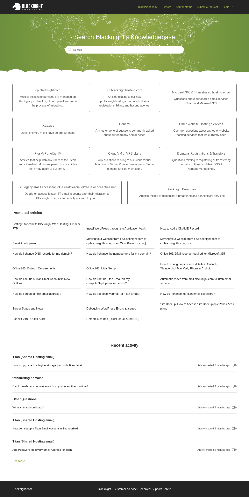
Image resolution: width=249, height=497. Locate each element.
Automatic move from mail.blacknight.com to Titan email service (195, 281)
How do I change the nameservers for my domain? (118, 253)
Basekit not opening (24, 243)
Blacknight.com (147, 6)
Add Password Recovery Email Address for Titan (42, 449)
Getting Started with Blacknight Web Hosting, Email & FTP (46, 226)
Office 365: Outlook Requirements (34, 268)
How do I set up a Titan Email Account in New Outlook (41, 281)
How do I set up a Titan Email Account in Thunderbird (45, 428)
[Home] (27, 9)
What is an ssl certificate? (28, 407)
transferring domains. (28, 378)
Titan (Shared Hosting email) (33, 357)
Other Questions (24, 399)
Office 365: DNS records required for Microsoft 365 (192, 253)
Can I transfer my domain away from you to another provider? (50, 386)
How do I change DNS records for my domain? (42, 253)
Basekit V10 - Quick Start (28, 318)
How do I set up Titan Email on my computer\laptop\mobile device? (108, 281)
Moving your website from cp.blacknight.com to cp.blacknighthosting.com (190, 241)
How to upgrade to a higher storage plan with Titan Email (47, 365)
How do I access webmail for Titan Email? (112, 293)
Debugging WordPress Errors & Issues (111, 308)
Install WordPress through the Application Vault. (116, 228)
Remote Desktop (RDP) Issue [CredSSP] (112, 318)
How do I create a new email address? (36, 293)
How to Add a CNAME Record (179, 228)
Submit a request (207, 6)
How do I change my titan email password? (187, 293)
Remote (166, 6)
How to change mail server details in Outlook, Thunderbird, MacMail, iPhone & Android (189, 266)
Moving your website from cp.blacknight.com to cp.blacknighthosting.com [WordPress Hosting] (116, 241)
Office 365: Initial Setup (101, 268)
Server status (184, 6)
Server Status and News (28, 308)
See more (18, 461)
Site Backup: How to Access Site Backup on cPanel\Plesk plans (197, 306)
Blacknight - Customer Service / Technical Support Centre (134, 489)
